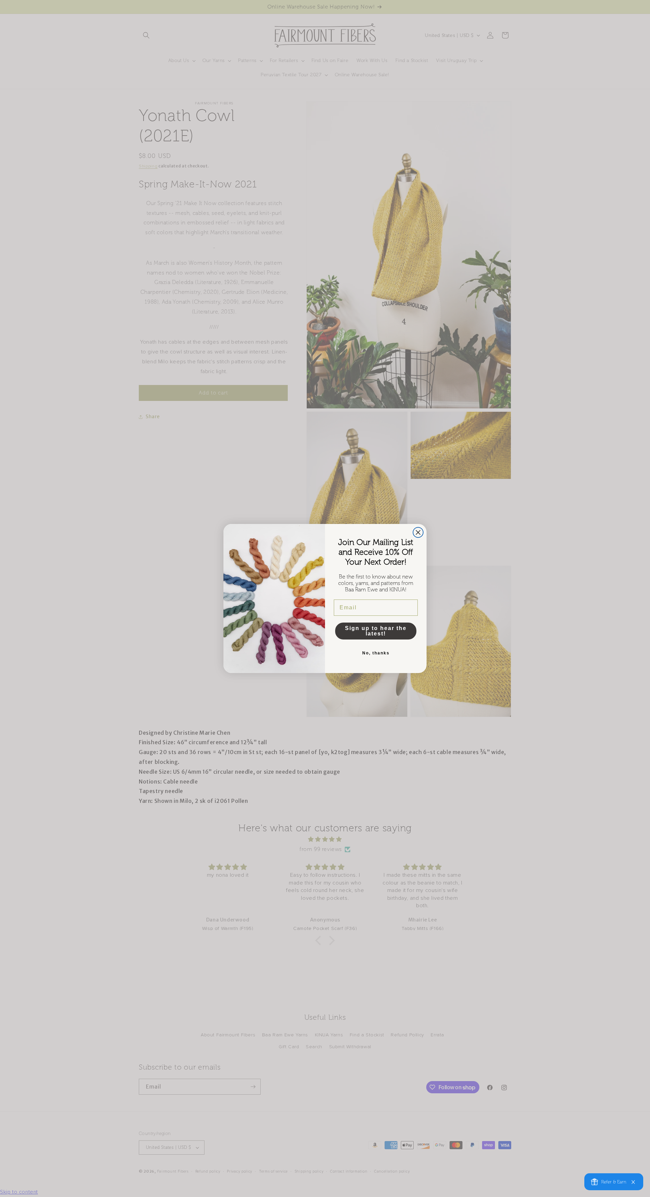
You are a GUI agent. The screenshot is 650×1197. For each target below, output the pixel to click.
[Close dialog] (418, 532)
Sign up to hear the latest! (376, 630)
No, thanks (376, 653)
